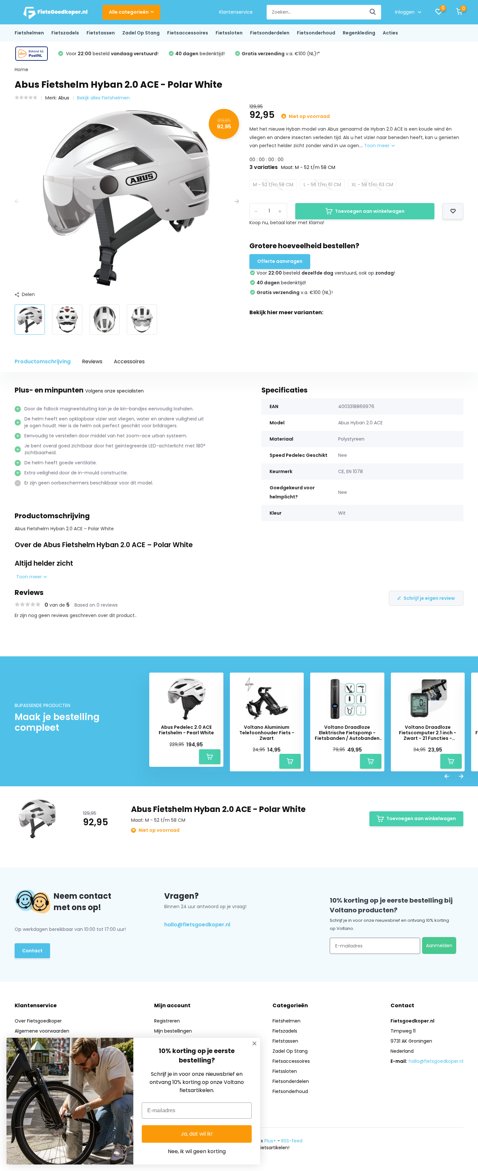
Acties (390, 33)
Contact (32, 950)
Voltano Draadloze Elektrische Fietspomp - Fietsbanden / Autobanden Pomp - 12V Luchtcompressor (347, 733)
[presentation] (17, 201)
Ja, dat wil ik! (197, 1134)
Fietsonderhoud (316, 33)
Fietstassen (100, 33)
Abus (63, 98)
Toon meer (377, 145)
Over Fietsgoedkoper (38, 1021)
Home (21, 69)
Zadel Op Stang (141, 33)
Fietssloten (229, 33)
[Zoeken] (373, 12)
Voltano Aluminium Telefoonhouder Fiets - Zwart (266, 733)
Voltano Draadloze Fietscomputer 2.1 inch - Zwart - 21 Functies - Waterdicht (427, 733)
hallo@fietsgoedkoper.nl (197, 924)
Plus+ (270, 1141)
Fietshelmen (29, 33)
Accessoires (129, 361)
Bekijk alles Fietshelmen (103, 98)
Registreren (167, 1021)
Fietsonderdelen (269, 33)
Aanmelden (439, 945)
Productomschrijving (43, 361)
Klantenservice (236, 12)
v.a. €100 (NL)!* (281, 53)
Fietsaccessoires (187, 33)
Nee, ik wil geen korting (197, 1151)
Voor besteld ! (111, 53)
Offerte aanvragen (279, 261)
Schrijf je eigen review (429, 598)
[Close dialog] (254, 1043)
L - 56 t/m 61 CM (322, 184)
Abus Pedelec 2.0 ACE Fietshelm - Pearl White (186, 730)
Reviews (92, 361)
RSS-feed (291, 1141)
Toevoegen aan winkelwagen (370, 211)
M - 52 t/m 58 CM (273, 184)
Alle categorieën (129, 12)
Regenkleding (359, 33)
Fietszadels (65, 33)
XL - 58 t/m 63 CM (372, 184)
